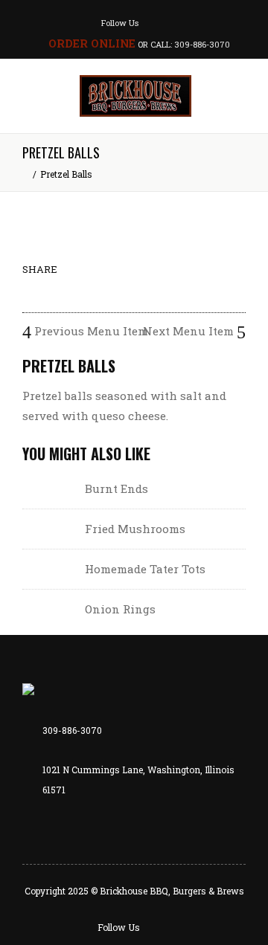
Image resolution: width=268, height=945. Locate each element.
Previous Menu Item (89, 330)
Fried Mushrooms (135, 528)
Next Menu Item (190, 330)
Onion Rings (120, 608)
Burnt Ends (116, 488)
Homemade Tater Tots (145, 568)
